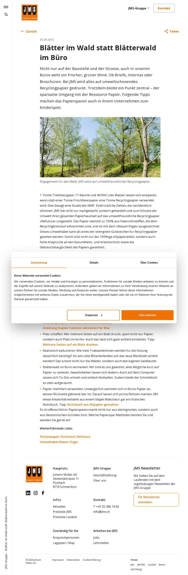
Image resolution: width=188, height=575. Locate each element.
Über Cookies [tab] (149, 262)
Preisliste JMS (62, 512)
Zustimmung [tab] (39, 262)
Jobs (96, 538)
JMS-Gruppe (137, 8)
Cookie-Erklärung (92, 559)
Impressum (58, 559)
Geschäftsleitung (105, 475)
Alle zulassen (147, 315)
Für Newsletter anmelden (149, 499)
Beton (162, 564)
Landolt (152, 564)
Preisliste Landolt (65, 517)
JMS (132, 564)
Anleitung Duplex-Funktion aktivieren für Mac (76, 328)
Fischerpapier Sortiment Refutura (65, 436)
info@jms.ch (101, 512)
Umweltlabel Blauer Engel (59, 442)
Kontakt (164, 8)
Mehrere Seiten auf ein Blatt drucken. (71, 344)
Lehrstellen (101, 543)
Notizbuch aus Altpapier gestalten (92, 404)
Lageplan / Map (64, 543)
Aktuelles (59, 507)
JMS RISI (141, 564)
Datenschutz (73, 559)
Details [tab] (94, 262)
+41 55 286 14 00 (107, 507)
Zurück (31, 31)
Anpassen (91, 315)
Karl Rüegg (136, 569)
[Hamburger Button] (6, 6)
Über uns (99, 480)
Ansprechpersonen (66, 538)
